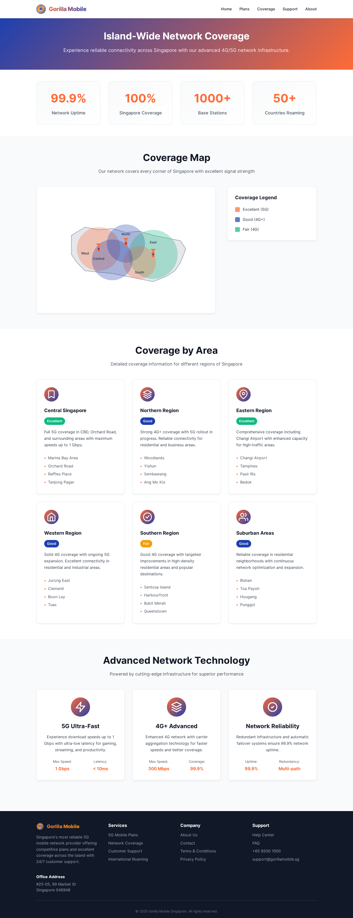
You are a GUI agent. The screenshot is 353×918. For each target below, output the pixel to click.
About (311, 8)
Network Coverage (125, 843)
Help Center (263, 834)
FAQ (256, 843)
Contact (187, 843)
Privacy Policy (193, 859)
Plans (244, 8)
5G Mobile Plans (123, 834)
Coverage (266, 8)
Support (290, 8)
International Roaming (128, 859)
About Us (188, 834)
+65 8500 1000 (266, 851)
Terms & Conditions (198, 851)
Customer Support (125, 851)
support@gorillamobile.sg (275, 859)
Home (226, 8)
